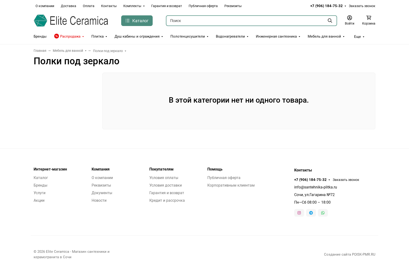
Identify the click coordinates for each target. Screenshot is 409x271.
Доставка (68, 6)
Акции (39, 200)
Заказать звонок (362, 6)
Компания (101, 169)
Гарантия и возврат (166, 6)
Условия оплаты (163, 177)
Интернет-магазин (50, 169)
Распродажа (70, 36)
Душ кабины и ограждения (137, 36)
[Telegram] (311, 213)
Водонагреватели (230, 36)
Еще (357, 37)
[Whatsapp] (323, 213)
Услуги (39, 193)
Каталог (41, 177)
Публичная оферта (203, 6)
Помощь (214, 169)
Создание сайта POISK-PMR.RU (349, 254)
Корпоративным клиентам (231, 185)
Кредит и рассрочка (167, 200)
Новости (99, 200)
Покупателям (161, 169)
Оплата (88, 6)
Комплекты (132, 6)
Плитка (97, 36)
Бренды (40, 36)
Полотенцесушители (187, 36)
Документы (102, 193)
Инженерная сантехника (276, 36)
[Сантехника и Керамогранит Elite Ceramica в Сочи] (71, 20)
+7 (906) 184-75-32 (326, 6)
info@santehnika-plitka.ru (315, 187)
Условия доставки (165, 185)
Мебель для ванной (324, 36)
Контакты (109, 6)
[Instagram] (299, 213)
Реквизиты (233, 6)
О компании (45, 6)
